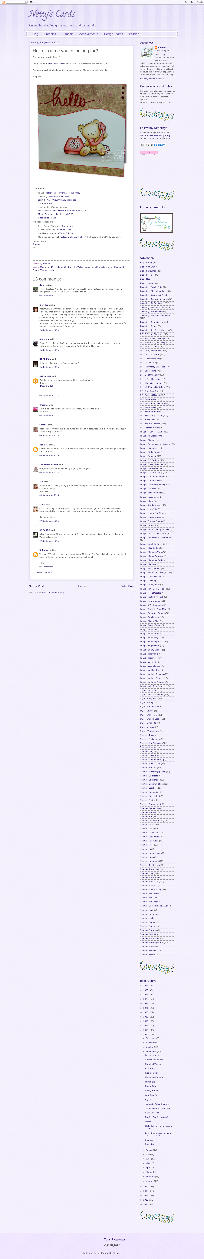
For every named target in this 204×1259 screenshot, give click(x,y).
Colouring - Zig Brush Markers (154, 330)
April (148, 1168)
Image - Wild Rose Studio (152, 686)
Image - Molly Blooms (150, 568)
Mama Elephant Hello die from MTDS (55, 214)
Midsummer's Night (154, 1077)
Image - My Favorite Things (153, 572)
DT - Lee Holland (148, 371)
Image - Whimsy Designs (152, 674)
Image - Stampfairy (149, 637)
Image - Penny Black (150, 585)
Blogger (116, 1253)
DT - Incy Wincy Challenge (152, 367)
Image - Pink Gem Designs (152, 589)
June (148, 1159)
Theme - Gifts (146, 824)
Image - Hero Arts (148, 509)
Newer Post (36, 586)
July (148, 1154)
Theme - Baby (147, 751)
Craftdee (43, 305)
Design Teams (113, 34)
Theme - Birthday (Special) (152, 772)
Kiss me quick (151, 1073)
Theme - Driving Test (150, 796)
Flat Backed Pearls (47, 218)
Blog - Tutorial (146, 283)
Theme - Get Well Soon (151, 820)
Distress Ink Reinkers (59, 196)
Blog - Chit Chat (147, 267)
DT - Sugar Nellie (148, 407)
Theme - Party (147, 910)
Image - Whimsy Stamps (151, 678)
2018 (146, 1021)
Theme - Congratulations (152, 784)
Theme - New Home (149, 894)
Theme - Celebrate (149, 776)
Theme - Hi (145, 849)
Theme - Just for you (150, 865)
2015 (146, 1034)
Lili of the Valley (55, 63)
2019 (146, 1017)
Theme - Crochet (148, 788)
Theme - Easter (147, 800)
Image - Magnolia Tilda (151, 552)
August (149, 1150)
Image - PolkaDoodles (150, 593)
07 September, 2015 (49, 521)
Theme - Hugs (147, 857)
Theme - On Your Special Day (154, 906)
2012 (146, 1195)
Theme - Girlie (147, 829)
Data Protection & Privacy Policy (155, 135)
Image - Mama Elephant (151, 556)
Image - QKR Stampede (151, 605)
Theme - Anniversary (150, 739)
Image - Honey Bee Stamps (153, 513)
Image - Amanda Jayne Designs (155, 444)
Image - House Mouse (150, 517)
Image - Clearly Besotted (152, 464)
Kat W (42, 504)
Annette (36, 244)
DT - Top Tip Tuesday (150, 424)
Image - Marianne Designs (152, 560)
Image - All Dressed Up (151, 436)
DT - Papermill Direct (150, 395)
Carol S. (43, 425)
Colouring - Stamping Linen (153, 322)
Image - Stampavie (149, 629)
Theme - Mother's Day (150, 890)
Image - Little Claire (149, 548)
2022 (146, 1003)
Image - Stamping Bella (151, 641)
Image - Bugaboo (148, 456)
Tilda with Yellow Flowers (157, 1104)
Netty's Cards (52, 15)
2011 (145, 1200)
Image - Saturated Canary (152, 613)
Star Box (149, 1140)
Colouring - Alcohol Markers (153, 291)
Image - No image (148, 581)
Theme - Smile (147, 918)
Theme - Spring (147, 922)
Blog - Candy (146, 263)
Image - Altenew (147, 440)
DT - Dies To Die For (149, 354)
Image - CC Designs (149, 460)
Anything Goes (64, 229)
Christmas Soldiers (154, 1060)
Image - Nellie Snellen (150, 576)
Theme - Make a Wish (150, 877)
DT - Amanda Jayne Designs (153, 342)
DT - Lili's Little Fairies (150, 379)
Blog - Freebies (147, 275)
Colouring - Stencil (148, 326)
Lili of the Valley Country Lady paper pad (57, 200)
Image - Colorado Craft (151, 468)
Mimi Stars (150, 1082)
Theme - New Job (148, 898)
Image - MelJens (148, 564)
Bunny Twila (151, 1086)
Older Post (127, 586)
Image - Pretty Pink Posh (152, 597)
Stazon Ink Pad (45, 203)
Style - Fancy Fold (148, 698)
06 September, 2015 (49, 455)
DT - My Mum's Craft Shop (152, 387)
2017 (146, 1026)
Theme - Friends (148, 812)
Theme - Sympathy (149, 934)
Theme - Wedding (148, 951)
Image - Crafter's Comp (151, 472)
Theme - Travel (147, 946)
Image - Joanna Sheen (151, 521)
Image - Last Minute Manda (153, 533)
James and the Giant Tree (157, 1108)
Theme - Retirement (149, 914)
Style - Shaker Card (149, 715)
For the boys (68, 226)
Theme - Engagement (150, 804)
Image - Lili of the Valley (95, 267)
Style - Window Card (149, 731)
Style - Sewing (147, 711)
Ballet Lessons (152, 1113)
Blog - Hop (145, 279)
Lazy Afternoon (152, 1055)
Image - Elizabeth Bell (150, 493)
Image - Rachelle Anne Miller (153, 609)
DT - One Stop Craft (149, 391)
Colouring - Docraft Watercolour (155, 307)
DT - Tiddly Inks (147, 420)
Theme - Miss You (148, 885)
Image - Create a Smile (151, 481)
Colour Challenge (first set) (73, 237)
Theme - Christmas (149, 780)
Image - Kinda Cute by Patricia (154, 529)
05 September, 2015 (49, 296)
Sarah (42, 285)
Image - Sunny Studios (151, 650)
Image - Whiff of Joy (149, 670)
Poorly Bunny (151, 1091)
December (151, 1038)
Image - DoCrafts (148, 489)
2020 (146, 1012)
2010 (146, 1204)
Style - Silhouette (148, 723)
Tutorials (67, 34)
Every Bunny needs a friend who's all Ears (158, 1134)
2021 (146, 1008)
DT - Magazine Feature (151, 383)
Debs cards (45, 376)
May (148, 1163)
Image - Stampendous (150, 633)
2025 (146, 990)
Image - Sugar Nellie (149, 646)
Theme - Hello (47, 270)
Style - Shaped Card (149, 719)
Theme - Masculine (149, 881)
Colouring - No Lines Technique (155, 315)
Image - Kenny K (148, 525)
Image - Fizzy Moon (149, 497)
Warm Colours (66, 233)
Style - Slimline (147, 727)
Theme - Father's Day (150, 808)
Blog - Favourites (148, 271)
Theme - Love (146, 873)
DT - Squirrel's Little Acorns (153, 403)
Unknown (44, 550)
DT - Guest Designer (150, 359)
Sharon (43, 405)
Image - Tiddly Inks (149, 654)
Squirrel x (44, 339)
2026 (146, 986)
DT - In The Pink (148, 363)
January (150, 1181)
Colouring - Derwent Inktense (154, 299)
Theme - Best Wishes (150, 763)
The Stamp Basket (48, 465)
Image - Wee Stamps (150, 666)
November (151, 1043)
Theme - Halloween (149, 841)
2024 (146, 995)
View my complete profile (152, 79)
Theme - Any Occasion (151, 743)
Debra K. (43, 445)
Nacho (148, 1122)
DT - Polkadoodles (149, 399)
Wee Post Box (151, 1095)
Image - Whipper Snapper (152, 682)
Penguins (149, 1144)
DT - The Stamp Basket (151, 415)
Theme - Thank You (149, 938)
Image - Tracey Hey (149, 658)
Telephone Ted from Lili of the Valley (63, 193)
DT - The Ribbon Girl (150, 411)
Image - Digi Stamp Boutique (153, 485)
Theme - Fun (146, 816)
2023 (146, 999)
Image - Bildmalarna (149, 448)
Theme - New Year (149, 902)
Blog (35, 34)
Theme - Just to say (149, 869)
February (150, 1176)
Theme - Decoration (149, 792)
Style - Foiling (146, 702)
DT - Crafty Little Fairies (151, 350)
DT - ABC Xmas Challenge (152, 338)
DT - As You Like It (149, 346)
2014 (146, 1186)
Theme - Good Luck (149, 833)
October (150, 1047)
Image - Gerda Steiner (150, 505)
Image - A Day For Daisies (152, 432)
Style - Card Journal (149, 690)
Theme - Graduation (149, 837)
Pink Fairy (150, 1068)
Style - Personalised (149, 706)
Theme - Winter (147, 955)
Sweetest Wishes (153, 1064)
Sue (41, 482)
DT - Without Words (149, 428)
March (149, 1172)
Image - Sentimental (149, 617)
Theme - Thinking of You (151, 942)
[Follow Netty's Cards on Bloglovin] (153, 146)
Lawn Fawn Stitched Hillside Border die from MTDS (62, 210)
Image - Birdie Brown (150, 452)
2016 (146, 1030)
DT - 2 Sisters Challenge (151, 334)
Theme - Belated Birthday (152, 759)
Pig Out (148, 1099)
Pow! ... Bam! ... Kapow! (156, 1117)
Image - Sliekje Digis (149, 621)
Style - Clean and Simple (151, 694)
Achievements (88, 34)
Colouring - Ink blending (151, 311)
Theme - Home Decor (150, 853)
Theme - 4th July (148, 735)
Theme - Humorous (149, 861)
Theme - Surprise (148, 930)
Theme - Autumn (148, 747)
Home (82, 586)
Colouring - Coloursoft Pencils (154, 295)
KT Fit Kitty (45, 359)
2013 (146, 1191)
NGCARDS (44, 530)
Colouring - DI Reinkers (51, 267)
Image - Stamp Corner (150, 625)
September (151, 1051)
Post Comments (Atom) (53, 592)
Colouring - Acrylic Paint (151, 287)
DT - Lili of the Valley (73, 267)
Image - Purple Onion (150, 601)
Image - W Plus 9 (148, 662)
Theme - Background (150, 755)
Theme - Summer (148, 926)
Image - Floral (146, 501)
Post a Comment (44, 573)
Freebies (50, 34)
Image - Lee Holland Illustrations (155, 537)
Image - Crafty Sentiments (152, 477)
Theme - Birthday (148, 767)
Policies (134, 34)
